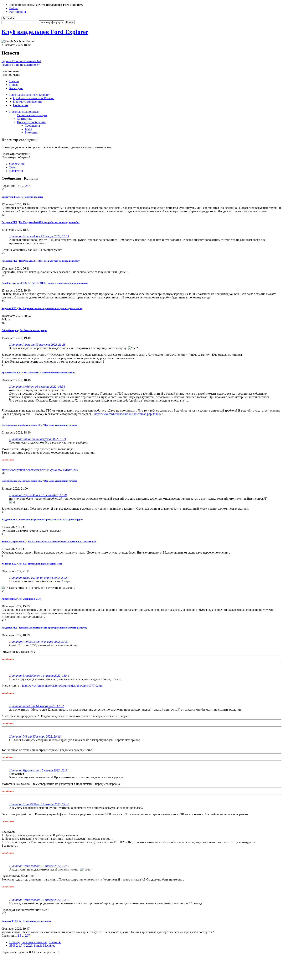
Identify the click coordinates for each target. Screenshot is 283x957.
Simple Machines (44, 945)
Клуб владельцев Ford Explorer (45, 31)
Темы (28, 129)
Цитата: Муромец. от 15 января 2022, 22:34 (38, 770)
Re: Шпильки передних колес (34, 921)
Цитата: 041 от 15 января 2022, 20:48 (35, 736)
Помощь (14, 942)
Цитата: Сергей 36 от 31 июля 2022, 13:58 (38, 495)
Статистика (24, 118)
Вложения (31, 132)
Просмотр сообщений (31, 122)
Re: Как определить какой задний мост (40, 563)
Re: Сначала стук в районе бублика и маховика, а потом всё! (62, 541)
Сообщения (32, 125)
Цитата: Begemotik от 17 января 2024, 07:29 (39, 236)
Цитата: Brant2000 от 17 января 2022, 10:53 (39, 866)
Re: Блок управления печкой (60, 424)
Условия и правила (34, 942)
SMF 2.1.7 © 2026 (20, 945)
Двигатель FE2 (10, 196)
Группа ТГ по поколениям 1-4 (21, 61)
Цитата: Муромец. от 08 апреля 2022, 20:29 (38, 577)
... (23, 185)
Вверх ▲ (55, 942)
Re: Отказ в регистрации (33, 330)
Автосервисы (9, 598)
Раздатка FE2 (9, 222)
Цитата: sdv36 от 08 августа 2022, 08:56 (37, 386)
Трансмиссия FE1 (12, 372)
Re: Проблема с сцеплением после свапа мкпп (49, 372)
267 (27, 185)
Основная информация (32, 115)
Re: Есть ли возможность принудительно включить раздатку (53, 627)
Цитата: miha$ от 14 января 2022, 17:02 (36, 706)
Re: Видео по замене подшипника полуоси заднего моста (50, 308)
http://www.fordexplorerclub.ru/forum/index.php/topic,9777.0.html (62, 685)
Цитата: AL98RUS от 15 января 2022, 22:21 (39, 641)
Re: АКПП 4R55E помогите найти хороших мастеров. (58, 282)
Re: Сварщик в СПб (29, 598)
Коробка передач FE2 (14, 282)
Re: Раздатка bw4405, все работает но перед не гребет (49, 222)
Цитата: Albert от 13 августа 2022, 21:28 (37, 344)
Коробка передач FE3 (14, 541)
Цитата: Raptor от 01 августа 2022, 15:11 (37, 439)
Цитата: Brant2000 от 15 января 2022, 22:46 (39, 804)
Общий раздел (10, 330)
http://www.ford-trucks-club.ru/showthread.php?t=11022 (128, 414)
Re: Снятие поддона (32, 196)
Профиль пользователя (24, 111)
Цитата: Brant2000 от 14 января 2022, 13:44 (39, 675)
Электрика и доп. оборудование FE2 (22, 424)
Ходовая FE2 (9, 308)
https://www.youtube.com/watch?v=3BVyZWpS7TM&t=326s (40, 469)
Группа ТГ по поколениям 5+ (21, 64)
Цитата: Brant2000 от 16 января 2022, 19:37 (39, 900)
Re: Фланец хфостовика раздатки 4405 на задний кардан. (51, 519)
